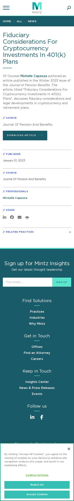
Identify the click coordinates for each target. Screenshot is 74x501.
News (32, 21)
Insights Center (37, 381)
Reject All (36, 485)
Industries (37, 317)
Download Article (21, 135)
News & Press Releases (37, 387)
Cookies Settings (37, 475)
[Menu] (6, 8)
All (19, 21)
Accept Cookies (37, 494)
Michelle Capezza (34, 76)
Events (37, 394)
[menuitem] (8, 21)
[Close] (69, 449)
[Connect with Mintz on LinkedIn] (32, 419)
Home (7, 21)
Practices (37, 311)
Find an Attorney (37, 352)
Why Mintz (37, 323)
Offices (37, 346)
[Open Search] (69, 8)
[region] (37, 472)
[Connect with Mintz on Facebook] (42, 419)
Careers (37, 358)
